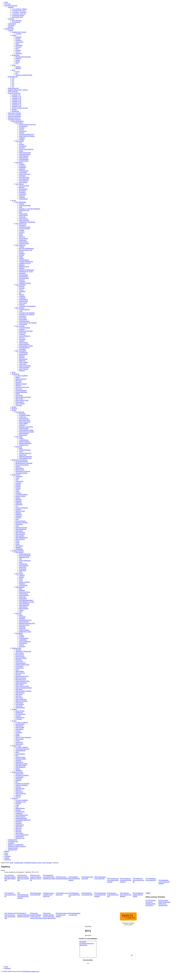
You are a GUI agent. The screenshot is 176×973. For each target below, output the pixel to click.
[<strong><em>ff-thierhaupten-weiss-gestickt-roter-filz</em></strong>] (75, 896)
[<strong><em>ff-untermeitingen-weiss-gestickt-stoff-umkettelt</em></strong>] (100, 896)
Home (11, 862)
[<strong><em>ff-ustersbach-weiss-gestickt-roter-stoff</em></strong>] (113, 896)
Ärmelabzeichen (18, 862)
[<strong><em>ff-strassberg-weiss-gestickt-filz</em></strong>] (62, 894)
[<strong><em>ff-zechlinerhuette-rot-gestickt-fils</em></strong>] (75, 915)
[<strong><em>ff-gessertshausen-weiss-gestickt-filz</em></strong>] (100, 878)
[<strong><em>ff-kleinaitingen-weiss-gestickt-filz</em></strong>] (152, 880)
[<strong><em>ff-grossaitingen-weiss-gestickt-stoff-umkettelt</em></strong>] (126, 882)
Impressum (7, 968)
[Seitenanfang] (133, 959)
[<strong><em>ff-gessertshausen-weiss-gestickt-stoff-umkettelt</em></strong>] (113, 882)
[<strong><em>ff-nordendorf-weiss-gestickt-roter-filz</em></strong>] (10, 896)
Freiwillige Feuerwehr (30, 862)
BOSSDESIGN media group (30, 971)
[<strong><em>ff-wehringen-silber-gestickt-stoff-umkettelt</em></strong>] (126, 896)
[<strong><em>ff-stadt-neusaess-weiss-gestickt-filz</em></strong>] (36, 894)
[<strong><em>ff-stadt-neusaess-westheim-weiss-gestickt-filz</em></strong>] (49, 896)
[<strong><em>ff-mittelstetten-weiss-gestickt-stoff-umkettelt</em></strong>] (164, 883)
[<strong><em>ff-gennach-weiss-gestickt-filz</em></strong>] (87, 878)
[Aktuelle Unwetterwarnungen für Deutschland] (88, 945)
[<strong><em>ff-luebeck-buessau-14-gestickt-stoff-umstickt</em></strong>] (62, 916)
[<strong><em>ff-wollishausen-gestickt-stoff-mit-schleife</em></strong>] (139, 896)
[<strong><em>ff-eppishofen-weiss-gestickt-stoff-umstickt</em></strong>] (75, 880)
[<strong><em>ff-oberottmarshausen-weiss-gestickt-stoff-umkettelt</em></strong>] (23, 898)
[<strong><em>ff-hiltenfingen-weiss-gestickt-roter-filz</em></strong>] (139, 882)
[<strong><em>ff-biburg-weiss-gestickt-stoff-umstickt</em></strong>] (62, 878)
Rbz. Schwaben (47, 862)
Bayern (40, 862)
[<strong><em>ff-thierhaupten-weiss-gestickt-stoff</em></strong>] (87, 894)
